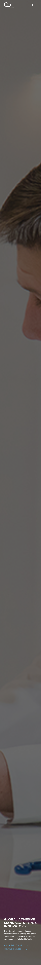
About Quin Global (13, 945)
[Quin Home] (9, 5)
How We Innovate (12, 949)
